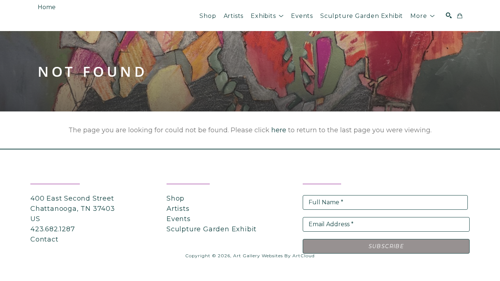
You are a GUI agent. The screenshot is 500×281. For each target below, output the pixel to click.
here (278, 130)
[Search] (449, 15)
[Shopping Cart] (459, 16)
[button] (267, 15)
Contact (44, 239)
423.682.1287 (52, 229)
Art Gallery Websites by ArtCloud (274, 255)
